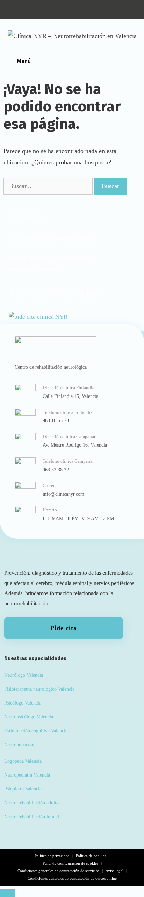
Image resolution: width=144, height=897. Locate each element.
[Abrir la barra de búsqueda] (137, 61)
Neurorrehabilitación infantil (32, 816)
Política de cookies (91, 855)
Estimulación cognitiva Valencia (35, 730)
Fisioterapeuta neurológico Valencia (39, 689)
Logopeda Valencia (23, 761)
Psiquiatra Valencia (23, 789)
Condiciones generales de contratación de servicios (58, 870)
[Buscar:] (48, 185)
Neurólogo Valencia (23, 675)
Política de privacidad (52, 855)
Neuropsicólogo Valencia (28, 716)
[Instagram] (56, 10)
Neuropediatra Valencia (27, 775)
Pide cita (63, 627)
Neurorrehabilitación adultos (32, 802)
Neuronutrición (19, 744)
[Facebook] (88, 10)
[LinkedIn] (72, 10)
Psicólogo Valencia (22, 703)
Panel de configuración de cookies (70, 863)
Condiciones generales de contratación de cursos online (72, 878)
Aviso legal (114, 870)
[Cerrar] (7, 893)
